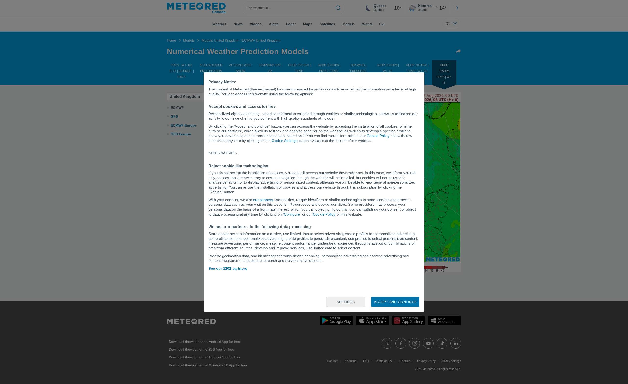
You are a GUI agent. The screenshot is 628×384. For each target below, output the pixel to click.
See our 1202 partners (228, 268)
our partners (263, 200)
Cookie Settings (285, 141)
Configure (292, 214)
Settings (346, 302)
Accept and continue (395, 302)
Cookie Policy (378, 136)
